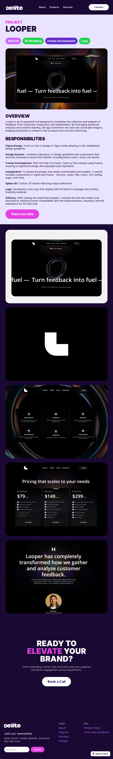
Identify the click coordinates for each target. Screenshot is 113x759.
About (42, 7)
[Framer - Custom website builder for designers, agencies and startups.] (100, 753)
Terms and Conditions (96, 732)
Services (68, 7)
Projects (54, 7)
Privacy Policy (92, 727)
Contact (63, 740)
